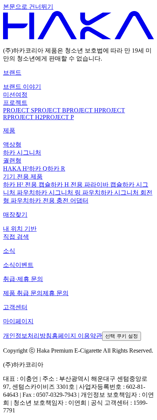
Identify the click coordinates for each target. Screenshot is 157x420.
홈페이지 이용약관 (77, 335)
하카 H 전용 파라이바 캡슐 (86, 184)
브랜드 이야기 (22, 86)
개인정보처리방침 (27, 335)
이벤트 (24, 265)
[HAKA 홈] (78, 37)
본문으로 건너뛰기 (28, 6)
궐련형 (12, 160)
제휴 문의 (56, 293)
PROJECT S (18, 110)
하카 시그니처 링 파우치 (68, 192)
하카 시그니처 (22, 152)
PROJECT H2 (25, 117)
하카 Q (38, 168)
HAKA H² (16, 168)
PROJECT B (50, 110)
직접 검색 (16, 236)
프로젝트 (15, 102)
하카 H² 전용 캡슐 (27, 184)
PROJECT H (82, 110)
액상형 (12, 144)
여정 (21, 94)
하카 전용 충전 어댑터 (58, 200)
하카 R (56, 168)
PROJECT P (58, 117)
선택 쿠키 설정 (121, 336)
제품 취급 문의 (23, 293)
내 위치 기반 (20, 228)
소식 (9, 265)
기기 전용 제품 (23, 176)
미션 (9, 94)
